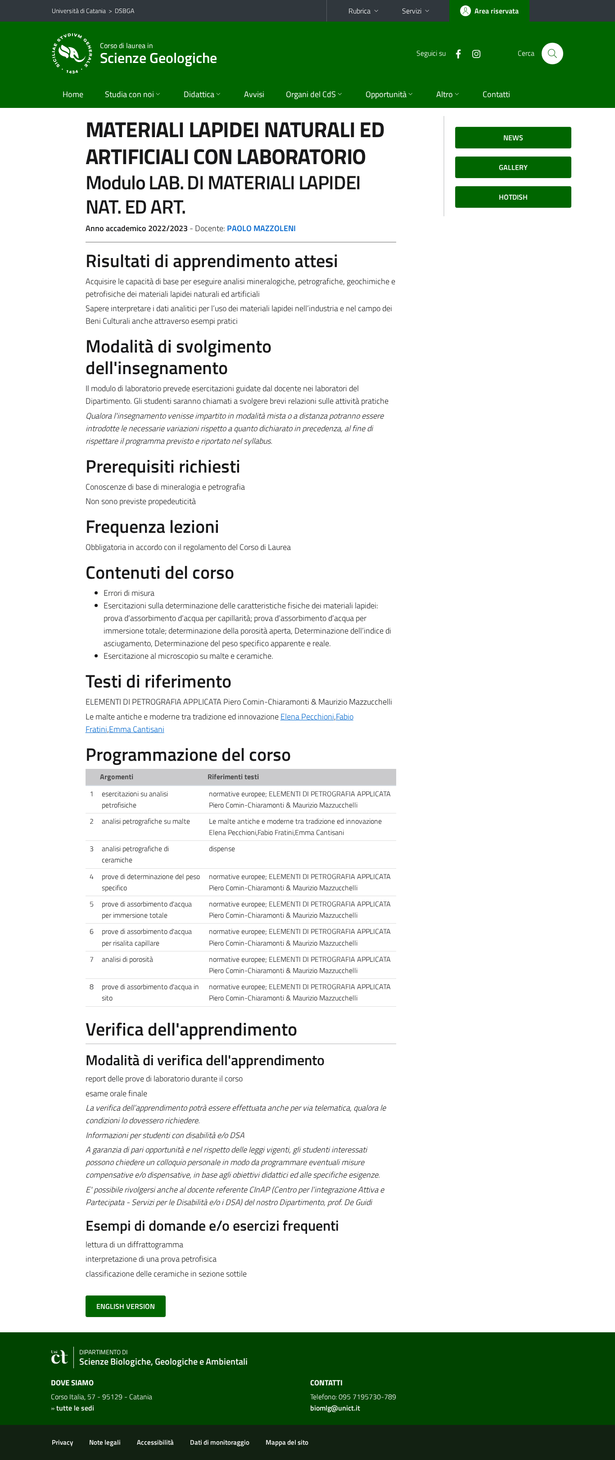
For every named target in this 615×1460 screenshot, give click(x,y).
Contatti (496, 94)
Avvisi (254, 94)
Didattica (199, 94)
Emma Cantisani (136, 729)
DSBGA (124, 10)
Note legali (105, 1442)
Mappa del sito (287, 1442)
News (513, 137)
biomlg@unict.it (335, 1407)
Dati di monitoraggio (219, 1442)
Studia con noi (129, 94)
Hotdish (513, 197)
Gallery (513, 167)
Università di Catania (79, 10)
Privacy (62, 1442)
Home (73, 94)
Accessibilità (155, 1442)
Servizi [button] (411, 10)
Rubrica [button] (359, 10)
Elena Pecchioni (307, 716)
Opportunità (386, 94)
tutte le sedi (75, 1407)
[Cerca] (552, 53)
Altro (444, 94)
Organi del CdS (311, 94)
